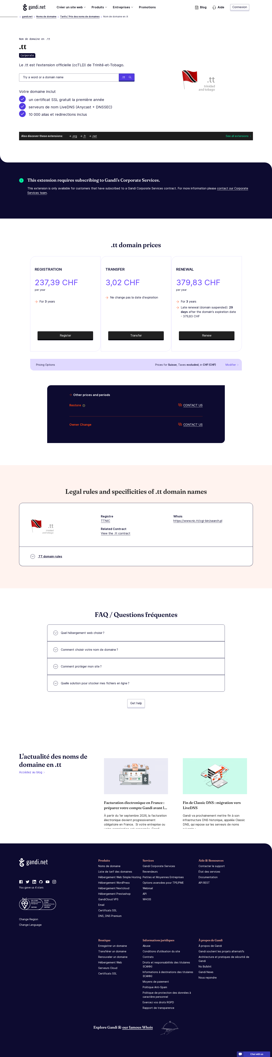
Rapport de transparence (158, 1007)
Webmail (148, 888)
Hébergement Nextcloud (113, 888)
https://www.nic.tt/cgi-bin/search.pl (197, 521)
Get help (136, 703)
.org (74, 136)
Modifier (231, 364)
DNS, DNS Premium (110, 915)
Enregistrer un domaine (112, 945)
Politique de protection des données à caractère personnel (167, 994)
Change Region (28, 919)
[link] (21, 882)
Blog (203, 7)
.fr (84, 136)
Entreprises (121, 7)
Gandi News (206, 972)
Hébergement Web (110, 962)
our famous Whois (137, 1027)
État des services (209, 871)
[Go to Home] (34, 7)
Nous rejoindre (208, 977)
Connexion (239, 7)
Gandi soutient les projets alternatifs (221, 951)
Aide (221, 7)
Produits (98, 7)
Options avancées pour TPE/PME (163, 882)
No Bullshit (205, 966)
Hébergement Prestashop (114, 893)
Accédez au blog (30, 772)
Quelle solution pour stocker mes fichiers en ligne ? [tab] (95, 683)
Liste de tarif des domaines (115, 871)
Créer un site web (70, 7)
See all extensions (237, 136)
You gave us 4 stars (31, 887)
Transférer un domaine (112, 951)
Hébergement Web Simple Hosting (119, 877)
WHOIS (147, 899)
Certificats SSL (107, 910)
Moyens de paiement (156, 981)
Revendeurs (150, 871)
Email (101, 904)
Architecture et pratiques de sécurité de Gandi (224, 958)
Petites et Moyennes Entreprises (163, 877)
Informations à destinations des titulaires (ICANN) (168, 974)
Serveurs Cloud (107, 968)
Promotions (147, 7)
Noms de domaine (46, 16)
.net (94, 136)
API (145, 893)
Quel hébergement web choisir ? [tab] (82, 633)
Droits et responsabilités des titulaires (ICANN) (166, 964)
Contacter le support (212, 866)
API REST (204, 882)
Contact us (193, 405)
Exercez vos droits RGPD (158, 1002)
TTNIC (105, 521)
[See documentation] (83, 405)
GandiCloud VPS (108, 899)
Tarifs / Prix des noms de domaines (80, 16)
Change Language (30, 924)
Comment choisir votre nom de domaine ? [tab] (89, 649)
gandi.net (27, 16)
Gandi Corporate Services (159, 866)
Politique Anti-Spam (155, 987)
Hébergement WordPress (114, 882)
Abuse (146, 945)
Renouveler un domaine (112, 956)
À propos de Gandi (210, 945)
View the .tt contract (115, 533)
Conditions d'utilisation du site (161, 951)
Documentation (208, 877)
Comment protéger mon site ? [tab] (81, 666)
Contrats (148, 956)
